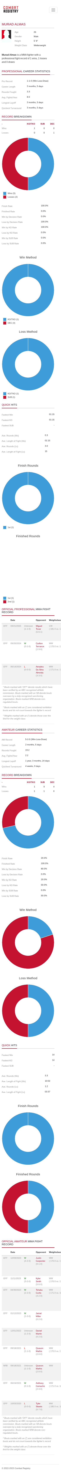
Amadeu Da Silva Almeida (40, 669)
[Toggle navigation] (53, 10)
